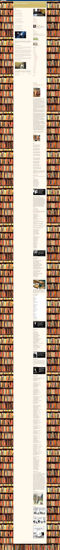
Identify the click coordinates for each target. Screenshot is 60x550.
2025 (34, 49)
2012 (34, 72)
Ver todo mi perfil (38, 28)
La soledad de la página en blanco (36, 173)
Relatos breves (35, 22)
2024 (34, 50)
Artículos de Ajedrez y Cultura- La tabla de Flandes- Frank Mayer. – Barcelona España (39, 85)
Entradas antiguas (29, 73)
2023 (34, 51)
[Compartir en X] (28, 41)
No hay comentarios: (24, 41)
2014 (34, 70)
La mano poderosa (18, 45)
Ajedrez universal (18, 10)
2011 (34, 73)
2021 (34, 53)
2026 (34, 48)
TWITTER (37, 35)
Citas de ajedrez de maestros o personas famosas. (38, 132)
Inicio (23, 73)
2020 (34, 54)
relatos (34, 21)
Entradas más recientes (17, 73)
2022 (34, 52)
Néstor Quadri (38, 25)
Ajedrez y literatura (21, 3)
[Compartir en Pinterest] (29, 41)
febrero (35, 64)
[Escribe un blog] (27, 41)
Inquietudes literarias (37, 34)
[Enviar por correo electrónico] (27, 41)
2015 (34, 69)
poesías (17, 42)
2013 (34, 71)
